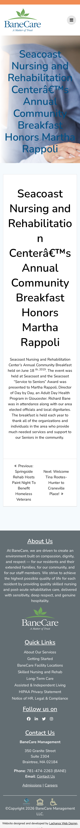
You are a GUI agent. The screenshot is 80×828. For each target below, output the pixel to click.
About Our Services (40, 651)
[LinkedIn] (36, 718)
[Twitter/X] (44, 718)
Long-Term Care (40, 678)
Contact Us (46, 776)
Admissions (32, 785)
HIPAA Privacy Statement (40, 691)
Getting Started (40, 658)
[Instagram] (51, 718)
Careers (51, 785)
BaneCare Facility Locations (40, 665)
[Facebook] (29, 718)
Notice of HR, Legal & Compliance (40, 698)
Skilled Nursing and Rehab (40, 671)
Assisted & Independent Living (40, 684)
